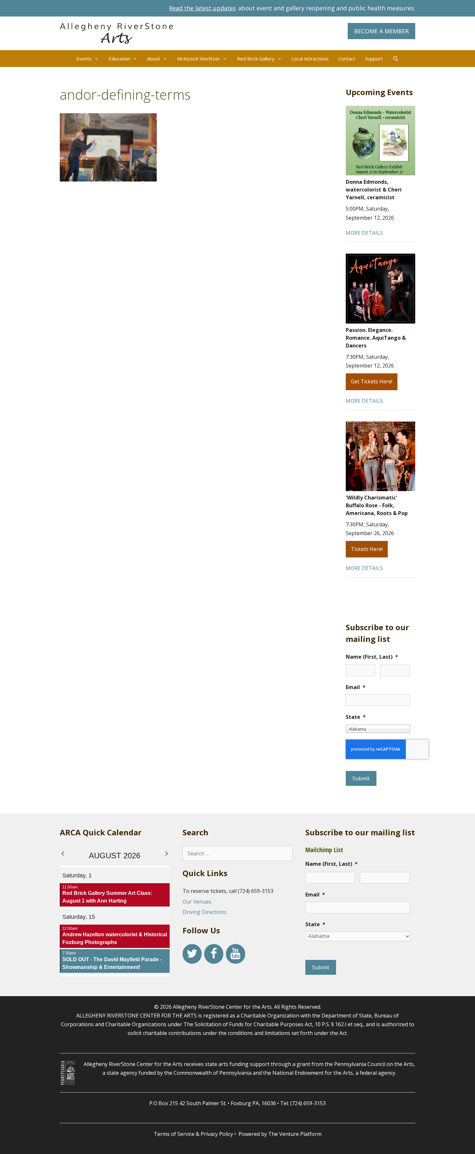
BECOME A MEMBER (381, 31)
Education (119, 58)
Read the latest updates (202, 8)
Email (355, 687)
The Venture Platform (295, 1134)
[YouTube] (235, 954)
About (153, 58)
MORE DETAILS (364, 232)
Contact (346, 58)
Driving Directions (205, 912)
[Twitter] (192, 954)
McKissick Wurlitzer (198, 58)
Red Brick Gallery (256, 58)
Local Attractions (310, 58)
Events (84, 58)
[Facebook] (213, 954)
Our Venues (197, 901)
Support (374, 58)
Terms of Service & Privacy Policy (193, 1134)
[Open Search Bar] (396, 58)
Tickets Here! (367, 549)
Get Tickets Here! (371, 381)
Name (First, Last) (372, 657)
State (356, 717)
